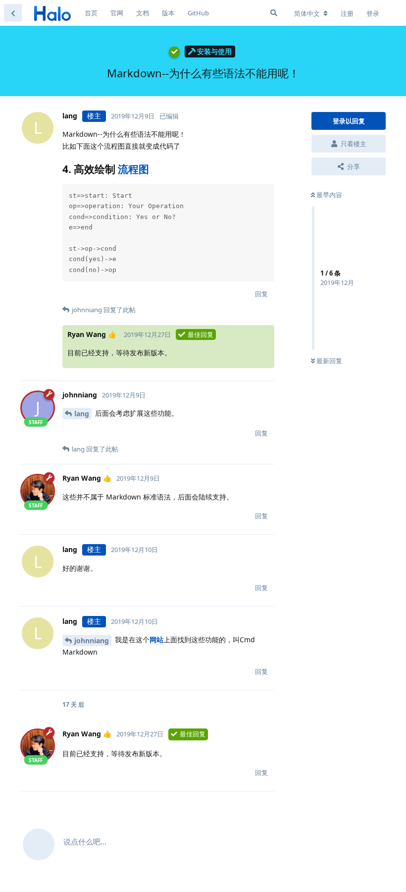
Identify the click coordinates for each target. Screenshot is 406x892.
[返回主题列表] (13, 13)
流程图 (133, 169)
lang (81, 413)
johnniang (91, 640)
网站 (156, 639)
